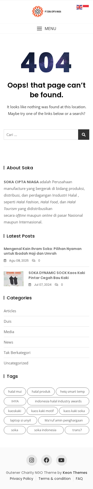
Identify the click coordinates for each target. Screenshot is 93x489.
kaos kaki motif (42, 411)
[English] (79, 6)
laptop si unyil (20, 420)
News (8, 342)
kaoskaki (14, 411)
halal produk (41, 391)
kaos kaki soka (74, 411)
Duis (7, 321)
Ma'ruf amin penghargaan (64, 420)
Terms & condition (54, 478)
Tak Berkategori (17, 352)
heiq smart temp (72, 391)
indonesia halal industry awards (58, 401)
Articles (10, 310)
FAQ (79, 478)
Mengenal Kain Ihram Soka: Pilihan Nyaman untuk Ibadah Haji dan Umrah (43, 251)
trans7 (77, 430)
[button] (46, 28)
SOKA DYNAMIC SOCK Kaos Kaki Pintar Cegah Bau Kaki (57, 275)
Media (9, 331)
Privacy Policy (21, 478)
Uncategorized (16, 362)
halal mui (15, 391)
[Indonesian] (86, 6)
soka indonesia (45, 430)
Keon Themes (75, 472)
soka (14, 430)
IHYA (15, 401)
